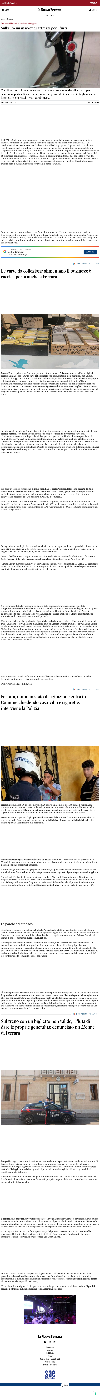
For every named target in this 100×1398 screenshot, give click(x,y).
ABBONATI (94, 3)
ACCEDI (95, 10)
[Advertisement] (19, 123)
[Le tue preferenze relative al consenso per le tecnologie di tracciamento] (95, 1393)
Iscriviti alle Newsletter (9, 3)
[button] (50, 1310)
